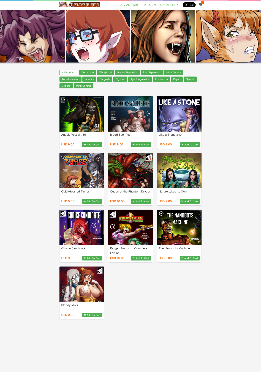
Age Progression (139, 79)
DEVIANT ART (129, 5)
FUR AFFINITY (169, 5)
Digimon (120, 79)
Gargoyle (105, 79)
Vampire (89, 79)
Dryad (176, 79)
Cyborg (66, 85)
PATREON (149, 5)
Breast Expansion (127, 72)
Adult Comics (173, 72)
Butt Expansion (151, 72)
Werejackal (105, 72)
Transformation (70, 79)
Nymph (190, 79)
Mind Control (83, 85)
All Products (69, 72)
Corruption (87, 72)
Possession (161, 79)
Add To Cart (93, 144)
